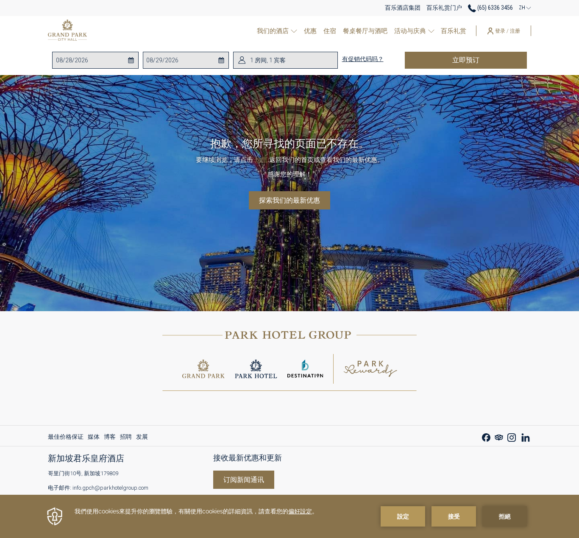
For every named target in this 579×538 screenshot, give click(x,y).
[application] (289, 516)
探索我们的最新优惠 (289, 200)
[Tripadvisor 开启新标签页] (499, 436)
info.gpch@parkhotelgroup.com (110, 488)
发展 (142, 439)
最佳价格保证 (66, 439)
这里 (261, 160)
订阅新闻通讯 (243, 480)
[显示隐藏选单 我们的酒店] (294, 30)
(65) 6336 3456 (494, 7)
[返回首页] (67, 30)
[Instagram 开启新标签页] (511, 436)
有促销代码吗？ (363, 59)
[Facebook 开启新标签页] (486, 436)
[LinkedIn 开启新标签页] (525, 436)
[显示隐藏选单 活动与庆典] (431, 30)
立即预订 (486, 60)
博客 (110, 439)
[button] (90, 60)
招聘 (126, 439)
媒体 (94, 439)
